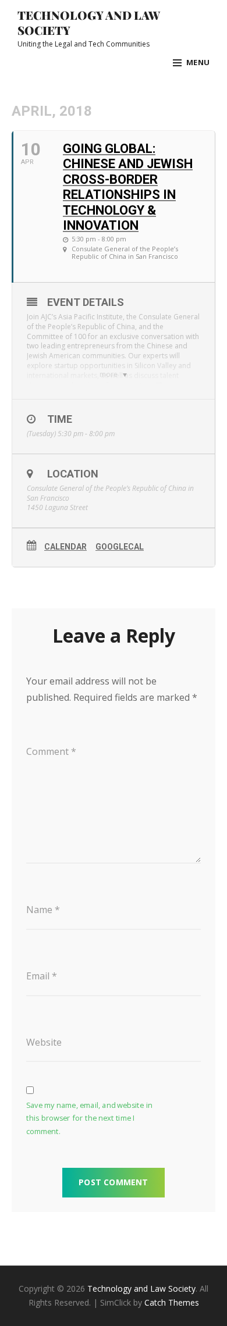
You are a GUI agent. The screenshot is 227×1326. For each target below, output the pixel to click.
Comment (51, 751)
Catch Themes (171, 1302)
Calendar (65, 546)
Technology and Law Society (88, 22)
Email (41, 975)
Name (43, 909)
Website (44, 1042)
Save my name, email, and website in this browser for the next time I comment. (89, 1118)
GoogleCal (119, 546)
